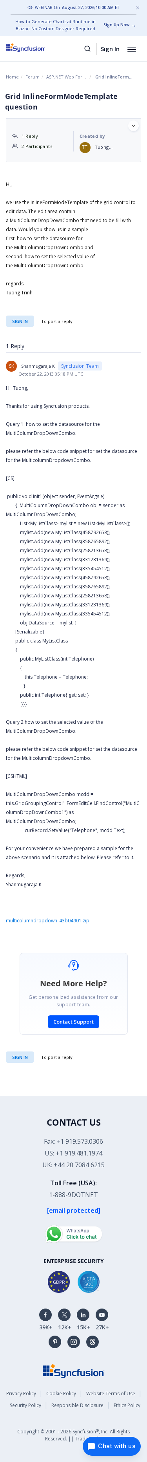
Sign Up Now (116, 24)
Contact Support (73, 1021)
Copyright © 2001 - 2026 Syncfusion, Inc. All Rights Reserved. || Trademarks (73, 1435)
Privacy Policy (21, 1393)
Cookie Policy (61, 1393)
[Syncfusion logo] (34, 47)
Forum (32, 77)
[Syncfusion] (73, 1370)
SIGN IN (20, 1057)
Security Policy (25, 1405)
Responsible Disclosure (77, 1405)
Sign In (110, 49)
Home (12, 77)
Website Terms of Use (110, 1393)
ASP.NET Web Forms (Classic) (76, 77)
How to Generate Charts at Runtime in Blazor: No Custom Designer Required (55, 24)
